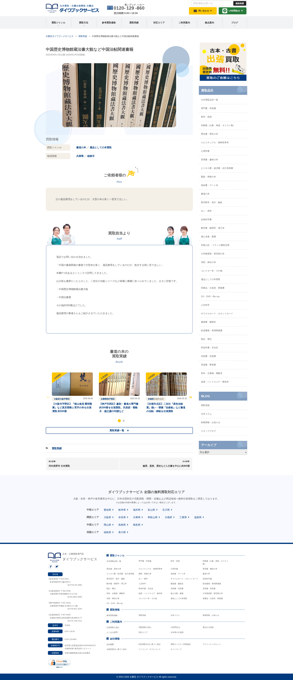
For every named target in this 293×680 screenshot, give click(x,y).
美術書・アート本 (209, 185)
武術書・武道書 (208, 356)
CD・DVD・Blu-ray (210, 296)
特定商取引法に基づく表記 (150, 644)
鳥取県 (136, 524)
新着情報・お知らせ (210, 422)
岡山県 (107, 524)
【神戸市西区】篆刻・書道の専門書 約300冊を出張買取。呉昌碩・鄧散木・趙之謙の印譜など (118, 407)
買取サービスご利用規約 (181, 644)
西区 (113, 399)
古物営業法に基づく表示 (117, 649)
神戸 (109, 399)
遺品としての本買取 (101, 147)
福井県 (136, 510)
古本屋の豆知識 (177, 632)
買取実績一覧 (117, 430)
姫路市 (91, 156)
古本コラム (206, 414)
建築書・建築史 (208, 322)
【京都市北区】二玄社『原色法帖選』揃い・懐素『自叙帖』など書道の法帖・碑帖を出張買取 (165, 407)
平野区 (67, 399)
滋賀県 (197, 517)
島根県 (122, 524)
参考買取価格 (109, 22)
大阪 (62, 399)
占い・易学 (206, 211)
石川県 (166, 510)
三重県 (183, 517)
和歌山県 (152, 517)
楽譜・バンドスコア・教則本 (215, 382)
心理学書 (205, 151)
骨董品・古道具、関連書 (212, 288)
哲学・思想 (206, 117)
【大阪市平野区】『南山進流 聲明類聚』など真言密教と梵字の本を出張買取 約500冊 (72, 407)
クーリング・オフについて (150, 649)
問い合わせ (203, 10)
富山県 (151, 510)
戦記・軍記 (206, 339)
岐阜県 (122, 510)
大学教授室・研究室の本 (212, 253)
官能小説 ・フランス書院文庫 (215, 245)
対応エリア (159, 22)
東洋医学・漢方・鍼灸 (211, 202)
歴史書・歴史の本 (209, 134)
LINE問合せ (234, 10)
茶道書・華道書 (208, 364)
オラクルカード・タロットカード (217, 313)
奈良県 (122, 517)
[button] (119, 420)
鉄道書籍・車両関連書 (211, 330)
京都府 (151, 399)
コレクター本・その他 (211, 271)
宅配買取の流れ (145, 627)
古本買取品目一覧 (209, 99)
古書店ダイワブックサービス (60, 36)
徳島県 (107, 532)
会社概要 (110, 644)
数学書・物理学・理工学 (212, 228)
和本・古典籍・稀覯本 (211, 373)
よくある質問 (112, 632)
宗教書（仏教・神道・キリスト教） (218, 125)
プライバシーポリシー (212, 644)
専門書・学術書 (208, 108)
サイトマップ (176, 649)
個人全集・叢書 (208, 236)
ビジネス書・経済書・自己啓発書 (217, 168)
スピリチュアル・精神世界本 (215, 142)
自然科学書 (206, 219)
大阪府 (57, 399)
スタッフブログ (208, 431)
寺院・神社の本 (208, 262)
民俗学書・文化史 (209, 347)
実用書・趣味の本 (209, 159)
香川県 (122, 532)
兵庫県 (80, 156)
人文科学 (205, 305)
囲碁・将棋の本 (208, 176)
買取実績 (134, 22)
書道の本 (81, 147)
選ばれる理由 (208, 627)
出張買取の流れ (113, 627)
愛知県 (107, 510)
